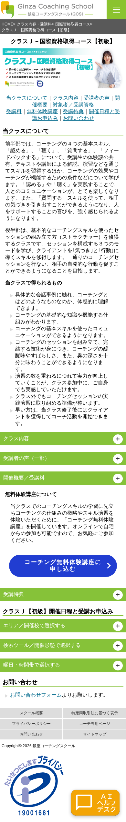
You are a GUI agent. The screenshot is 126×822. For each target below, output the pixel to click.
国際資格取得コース (72, 24)
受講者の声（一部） (26, 458)
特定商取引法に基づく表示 (94, 713)
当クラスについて (26, 98)
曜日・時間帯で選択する (31, 665)
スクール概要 (31, 713)
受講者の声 (97, 98)
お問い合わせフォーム (36, 695)
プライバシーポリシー (31, 723)
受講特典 (73, 111)
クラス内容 (66, 98)
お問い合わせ (78, 118)
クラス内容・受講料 (34, 24)
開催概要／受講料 (24, 477)
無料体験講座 (42, 111)
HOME (7, 24)
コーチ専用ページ (94, 723)
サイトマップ (94, 734)
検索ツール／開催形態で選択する (42, 645)
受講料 (14, 111)
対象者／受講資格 (73, 104)
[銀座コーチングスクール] (47, 9)
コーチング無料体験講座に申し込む (63, 565)
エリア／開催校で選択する (34, 625)
